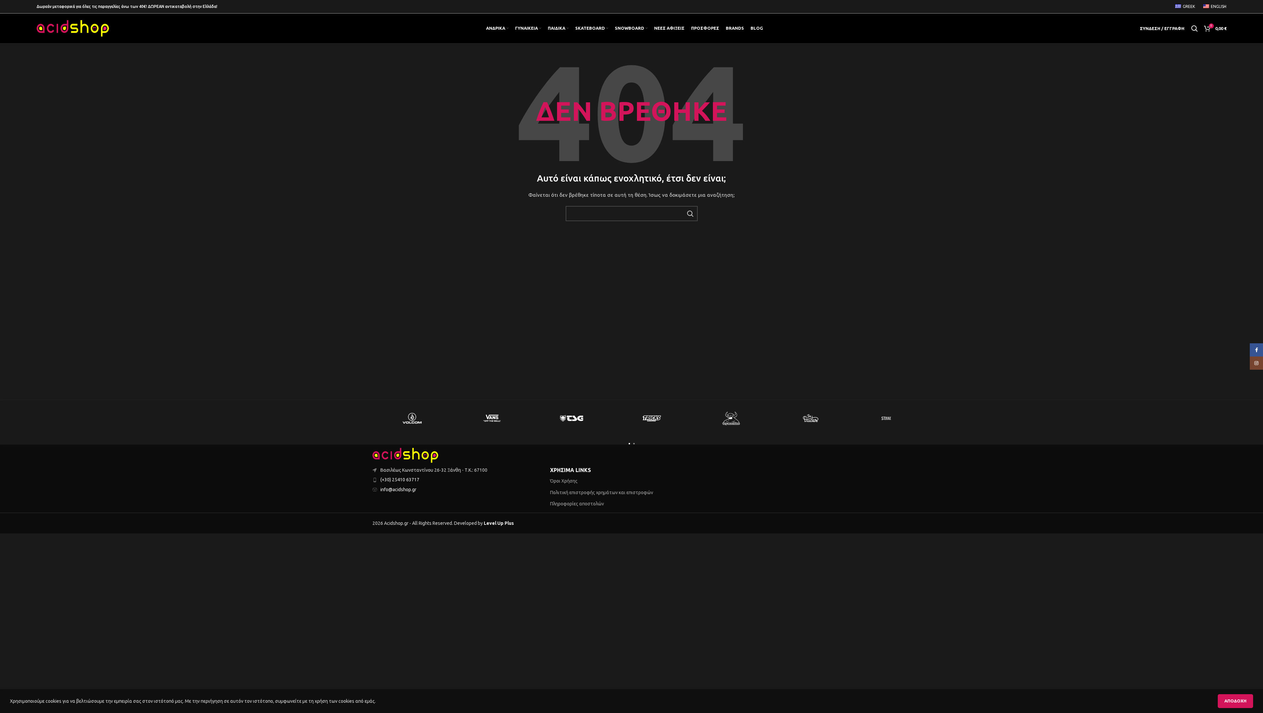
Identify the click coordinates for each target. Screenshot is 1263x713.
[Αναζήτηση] (1194, 28)
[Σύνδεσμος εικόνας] (405, 455)
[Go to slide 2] (634, 443)
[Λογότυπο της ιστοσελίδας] (73, 28)
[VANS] (492, 418)
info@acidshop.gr (398, 489)
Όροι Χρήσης (564, 481)
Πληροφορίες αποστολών (577, 503)
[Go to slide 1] (629, 443)
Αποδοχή (1235, 700)
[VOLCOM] (412, 418)
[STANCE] (891, 418)
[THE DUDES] (811, 418)
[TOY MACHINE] (731, 418)
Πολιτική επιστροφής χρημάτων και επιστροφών (601, 492)
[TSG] (572, 418)
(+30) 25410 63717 (399, 479)
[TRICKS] (651, 418)
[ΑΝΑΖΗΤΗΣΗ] (690, 213)
